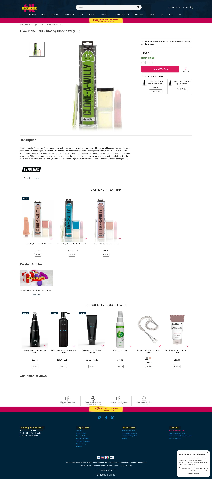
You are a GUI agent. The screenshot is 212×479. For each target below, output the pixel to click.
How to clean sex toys (129, 433)
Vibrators (32, 15)
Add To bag (161, 69)
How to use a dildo (128, 430)
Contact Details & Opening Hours (180, 436)
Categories (24, 25)
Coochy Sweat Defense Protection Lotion (177, 351)
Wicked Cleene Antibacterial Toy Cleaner (35, 351)
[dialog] (193, 463)
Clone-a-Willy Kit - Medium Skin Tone (106, 244)
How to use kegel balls (130, 436)
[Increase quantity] (151, 62)
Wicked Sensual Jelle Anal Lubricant (92, 351)
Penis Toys (55, 15)
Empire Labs (34, 178)
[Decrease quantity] (142, 62)
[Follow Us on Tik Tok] (106, 417)
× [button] (207, 453)
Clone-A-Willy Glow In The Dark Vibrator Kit (72, 244)
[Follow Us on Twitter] (112, 417)
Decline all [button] (200, 469)
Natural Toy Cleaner (120, 350)
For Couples (69, 15)
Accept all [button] (185, 469)
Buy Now (37, 255)
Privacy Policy (81, 444)
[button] (147, 358)
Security (79, 430)
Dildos (43, 15)
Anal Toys (92, 15)
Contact (79, 446)
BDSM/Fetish (105, 15)
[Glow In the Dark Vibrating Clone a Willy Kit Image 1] (97, 85)
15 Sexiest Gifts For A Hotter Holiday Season (36, 290)
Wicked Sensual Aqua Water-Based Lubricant (63, 351)
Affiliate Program (175, 438)
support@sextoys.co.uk (177, 433)
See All (124, 438)
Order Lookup (81, 433)
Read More (36, 295)
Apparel (152, 15)
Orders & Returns (82, 438)
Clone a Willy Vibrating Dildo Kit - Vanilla (38, 244)
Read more (191, 464)
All (162, 15)
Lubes (81, 15)
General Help (81, 436)
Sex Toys (34, 25)
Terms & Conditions (83, 441)
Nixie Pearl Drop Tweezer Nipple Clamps (148, 351)
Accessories (139, 15)
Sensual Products (122, 15)
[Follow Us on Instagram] (99, 417)
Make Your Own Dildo (54, 25)
